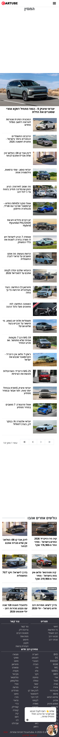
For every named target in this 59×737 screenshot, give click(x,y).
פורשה (16, 687)
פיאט (16, 693)
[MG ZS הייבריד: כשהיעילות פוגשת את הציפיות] (45, 376)
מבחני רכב (53, 639)
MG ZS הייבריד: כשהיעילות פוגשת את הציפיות (17, 372)
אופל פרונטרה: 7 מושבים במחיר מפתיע (18, 406)
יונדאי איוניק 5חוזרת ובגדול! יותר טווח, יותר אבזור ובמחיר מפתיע (16, 390)
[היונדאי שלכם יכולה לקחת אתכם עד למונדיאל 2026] (45, 275)
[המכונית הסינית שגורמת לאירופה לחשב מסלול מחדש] (45, 124)
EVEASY (54, 660)
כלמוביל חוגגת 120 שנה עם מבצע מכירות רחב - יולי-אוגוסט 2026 (14, 608)
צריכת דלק (23, 629)
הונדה (35, 664)
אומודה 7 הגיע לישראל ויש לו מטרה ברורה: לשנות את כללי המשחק (17, 239)
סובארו (16, 654)
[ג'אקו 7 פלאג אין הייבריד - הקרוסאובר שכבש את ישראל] (45, 359)
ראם (17, 716)
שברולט (15, 723)
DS (56, 657)
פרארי (16, 700)
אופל (56, 680)
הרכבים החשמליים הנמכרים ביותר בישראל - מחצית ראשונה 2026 (18, 138)
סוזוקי (16, 657)
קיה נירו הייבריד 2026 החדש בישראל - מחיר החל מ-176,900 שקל (45, 542)
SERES (55, 670)
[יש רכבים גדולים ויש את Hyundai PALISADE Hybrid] (45, 225)
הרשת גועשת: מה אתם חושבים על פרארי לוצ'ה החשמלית (19, 256)
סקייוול (15, 674)
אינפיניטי (54, 690)
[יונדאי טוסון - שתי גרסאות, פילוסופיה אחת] (45, 174)
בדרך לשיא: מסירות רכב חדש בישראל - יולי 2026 (44, 606)
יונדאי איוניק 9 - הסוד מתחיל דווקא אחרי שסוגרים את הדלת (30, 110)
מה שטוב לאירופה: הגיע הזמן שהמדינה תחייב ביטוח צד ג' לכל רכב (17, 189)
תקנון (26, 642)
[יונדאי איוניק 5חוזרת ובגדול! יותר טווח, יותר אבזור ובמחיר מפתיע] (45, 392)
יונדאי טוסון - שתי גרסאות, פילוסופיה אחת (18, 171)
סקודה (16, 670)
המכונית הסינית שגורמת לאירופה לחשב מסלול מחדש (18, 122)
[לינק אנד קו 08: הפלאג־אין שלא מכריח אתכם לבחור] (45, 158)
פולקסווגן (14, 680)
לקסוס (35, 700)
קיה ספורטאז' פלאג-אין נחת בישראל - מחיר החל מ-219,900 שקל (44, 575)
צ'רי (17, 703)
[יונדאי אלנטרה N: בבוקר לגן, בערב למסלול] (45, 426)
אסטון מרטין (52, 703)
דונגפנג (35, 657)
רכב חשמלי (53, 633)
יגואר (36, 683)
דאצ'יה (35, 654)
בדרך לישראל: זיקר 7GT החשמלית (14, 574)
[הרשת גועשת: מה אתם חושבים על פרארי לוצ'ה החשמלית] (45, 258)
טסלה (35, 680)
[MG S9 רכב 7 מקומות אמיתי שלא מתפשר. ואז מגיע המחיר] (45, 342)
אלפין (55, 700)
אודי (56, 677)
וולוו (36, 670)
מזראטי (35, 706)
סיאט (16, 660)
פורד (16, 683)
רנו (17, 720)
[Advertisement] (29, 41)
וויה (36, 667)
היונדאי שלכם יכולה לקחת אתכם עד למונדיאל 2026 (17, 272)
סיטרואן (15, 664)
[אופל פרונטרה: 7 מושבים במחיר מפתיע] (45, 409)
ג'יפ (56, 723)
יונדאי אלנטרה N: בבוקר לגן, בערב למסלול (18, 423)
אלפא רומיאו (52, 697)
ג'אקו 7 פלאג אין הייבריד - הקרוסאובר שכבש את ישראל (18, 356)
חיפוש (25, 639)
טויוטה (35, 677)
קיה (17, 713)
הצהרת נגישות (22, 646)
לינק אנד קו (33, 690)
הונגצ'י (35, 660)
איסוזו (55, 693)
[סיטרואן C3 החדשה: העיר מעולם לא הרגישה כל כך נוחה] (45, 292)
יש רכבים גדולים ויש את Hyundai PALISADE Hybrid (19, 222)
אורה (56, 683)
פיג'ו (17, 697)
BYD (56, 654)
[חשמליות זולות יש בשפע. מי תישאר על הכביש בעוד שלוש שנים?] (45, 325)
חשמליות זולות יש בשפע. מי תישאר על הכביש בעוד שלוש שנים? (17, 323)
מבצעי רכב (53, 636)
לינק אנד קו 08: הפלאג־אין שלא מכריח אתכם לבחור (17, 154)
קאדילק (15, 706)
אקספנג (54, 706)
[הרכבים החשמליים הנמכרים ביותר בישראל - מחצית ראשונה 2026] (45, 141)
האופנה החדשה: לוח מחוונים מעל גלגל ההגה (18, 305)
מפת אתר (24, 636)
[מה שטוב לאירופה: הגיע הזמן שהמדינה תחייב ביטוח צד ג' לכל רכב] (45, 191)
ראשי (56, 626)
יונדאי (35, 687)
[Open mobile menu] (54, 3)
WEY (55, 674)
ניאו (36, 723)
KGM (55, 664)
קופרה (16, 710)
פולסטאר (14, 677)
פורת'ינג (15, 690)
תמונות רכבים (22, 633)
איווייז (55, 687)
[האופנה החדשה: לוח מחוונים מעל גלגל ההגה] (45, 309)
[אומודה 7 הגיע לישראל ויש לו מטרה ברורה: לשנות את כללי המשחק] (45, 241)
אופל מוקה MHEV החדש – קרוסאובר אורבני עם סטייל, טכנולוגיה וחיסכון (17, 206)
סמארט (15, 667)
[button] (52, 730)
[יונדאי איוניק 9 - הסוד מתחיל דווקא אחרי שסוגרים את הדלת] (29, 89)
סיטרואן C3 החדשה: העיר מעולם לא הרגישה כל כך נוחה (18, 289)
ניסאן (36, 726)
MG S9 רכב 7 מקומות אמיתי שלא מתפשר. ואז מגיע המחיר (19, 340)
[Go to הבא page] (33, 442)
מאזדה (35, 703)
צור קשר (24, 626)
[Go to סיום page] (24, 442)
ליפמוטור (34, 693)
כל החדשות (53, 629)
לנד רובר (34, 697)
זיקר (36, 674)
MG (56, 667)
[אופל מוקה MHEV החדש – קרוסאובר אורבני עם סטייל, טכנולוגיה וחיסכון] (45, 208)
